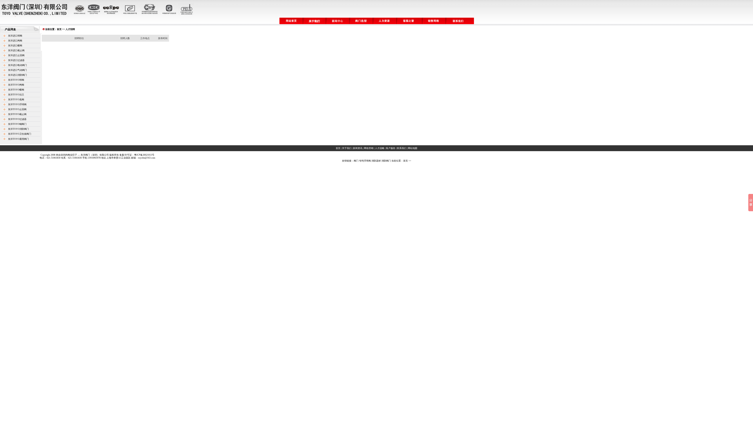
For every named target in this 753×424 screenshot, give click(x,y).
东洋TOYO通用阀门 (18, 139)
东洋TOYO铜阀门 (17, 124)
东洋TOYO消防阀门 (18, 129)
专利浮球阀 (365, 160)
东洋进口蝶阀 (15, 45)
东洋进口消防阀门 (17, 75)
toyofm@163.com (146, 157)
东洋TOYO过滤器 (17, 119)
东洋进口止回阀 (16, 55)
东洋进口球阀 (15, 35)
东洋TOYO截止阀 (17, 114)
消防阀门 (386, 160)
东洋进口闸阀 (15, 40)
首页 (59, 29)
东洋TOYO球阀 (16, 80)
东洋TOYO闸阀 (16, 84)
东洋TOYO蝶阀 (16, 89)
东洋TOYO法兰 (16, 94)
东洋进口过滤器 (16, 60)
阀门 (356, 160)
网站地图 (412, 148)
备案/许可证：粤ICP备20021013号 (136, 155)
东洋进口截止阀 (16, 50)
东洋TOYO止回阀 (17, 109)
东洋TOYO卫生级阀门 (19, 133)
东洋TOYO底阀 (16, 99)
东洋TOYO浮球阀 (17, 104)
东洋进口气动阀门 (17, 70)
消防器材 (376, 160)
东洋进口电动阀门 (17, 65)
